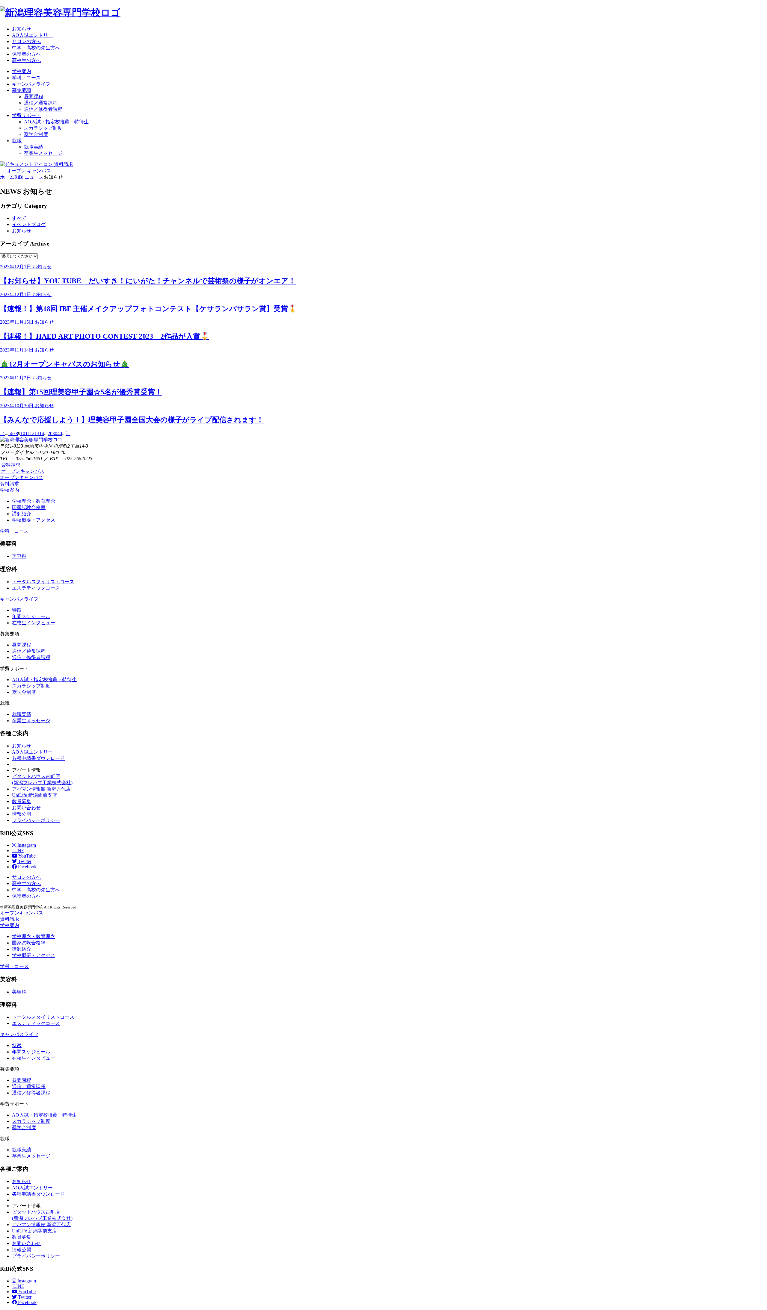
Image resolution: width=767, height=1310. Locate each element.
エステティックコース (36, 587)
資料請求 (9, 483)
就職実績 (33, 146)
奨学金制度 (36, 134)
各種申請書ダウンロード (38, 758)
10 (22, 433)
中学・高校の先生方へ (36, 47)
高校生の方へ (26, 60)
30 (54, 433)
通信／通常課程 (41, 102)
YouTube (26, 855)
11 (27, 433)
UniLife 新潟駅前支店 (34, 795)
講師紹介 (21, 513)
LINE (18, 850)
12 (32, 433)
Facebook (27, 866)
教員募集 (21, 801)
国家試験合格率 (29, 507)
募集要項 (21, 90)
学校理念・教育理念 (33, 501)
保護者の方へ (26, 54)
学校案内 (21, 71)
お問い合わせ (26, 807)
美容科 (19, 556)
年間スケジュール (31, 616)
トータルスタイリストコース (43, 581)
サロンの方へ (26, 41)
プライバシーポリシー (36, 820)
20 (50, 433)
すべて (19, 218)
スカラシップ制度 (43, 128)
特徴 (17, 610)
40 (59, 433)
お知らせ (21, 28)
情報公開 (21, 814)
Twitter (24, 861)
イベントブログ (29, 224)
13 (36, 433)
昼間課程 (33, 96)
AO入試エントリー (32, 35)
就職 (17, 140)
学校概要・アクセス (33, 520)
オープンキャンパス (21, 477)
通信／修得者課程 (43, 109)
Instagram (26, 845)
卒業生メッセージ (43, 153)
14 (41, 433)
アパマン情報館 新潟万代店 (41, 788)
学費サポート (26, 115)
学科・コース (26, 77)
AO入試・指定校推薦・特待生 (56, 121)
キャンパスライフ (31, 84)
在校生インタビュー (33, 622)
